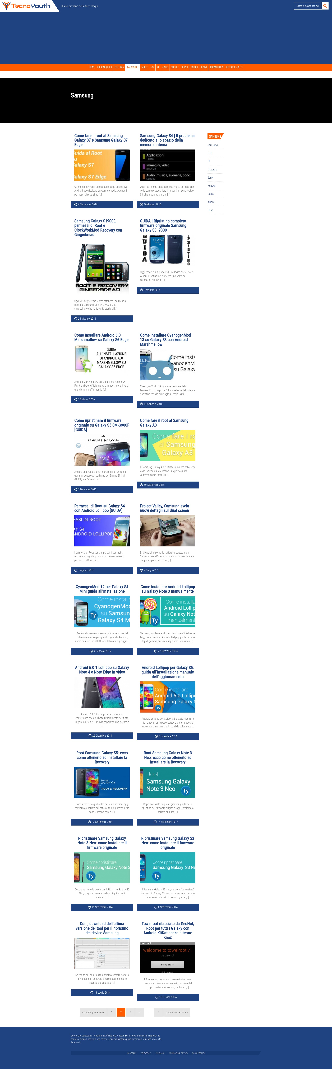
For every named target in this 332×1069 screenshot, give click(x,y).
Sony (210, 177)
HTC (210, 153)
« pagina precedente (93, 1013)
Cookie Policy (198, 1053)
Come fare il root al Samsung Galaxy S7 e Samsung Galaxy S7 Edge (101, 140)
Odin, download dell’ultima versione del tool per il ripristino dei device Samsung (102, 928)
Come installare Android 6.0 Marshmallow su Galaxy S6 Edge (101, 337)
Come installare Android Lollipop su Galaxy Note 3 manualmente (168, 589)
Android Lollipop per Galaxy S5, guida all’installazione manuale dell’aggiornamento (168, 672)
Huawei (211, 186)
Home (26, 6)
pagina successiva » (177, 1013)
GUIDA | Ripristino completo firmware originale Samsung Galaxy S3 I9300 (163, 225)
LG (209, 161)
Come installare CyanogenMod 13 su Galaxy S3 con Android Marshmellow (165, 339)
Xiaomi (211, 202)
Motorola (212, 169)
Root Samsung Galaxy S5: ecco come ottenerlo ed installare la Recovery (102, 757)
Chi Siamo (159, 1053)
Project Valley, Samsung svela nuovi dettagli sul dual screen (164, 508)
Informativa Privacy (178, 1053)
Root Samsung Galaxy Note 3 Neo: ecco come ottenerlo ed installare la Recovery (168, 757)
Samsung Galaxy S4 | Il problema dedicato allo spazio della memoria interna (167, 140)
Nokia (211, 194)
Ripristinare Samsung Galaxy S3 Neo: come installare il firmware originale (167, 842)
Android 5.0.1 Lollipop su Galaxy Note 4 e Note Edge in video (102, 670)
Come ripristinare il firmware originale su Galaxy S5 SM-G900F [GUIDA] (101, 425)
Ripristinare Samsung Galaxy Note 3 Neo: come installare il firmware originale (102, 842)
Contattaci (146, 1053)
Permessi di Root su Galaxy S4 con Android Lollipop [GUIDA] (99, 508)
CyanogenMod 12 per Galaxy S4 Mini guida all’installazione (102, 589)
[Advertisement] (166, 38)
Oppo (210, 210)
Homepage (131, 1053)
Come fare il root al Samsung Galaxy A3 (164, 423)
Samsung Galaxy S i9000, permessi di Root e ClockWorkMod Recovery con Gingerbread (98, 227)
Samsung (213, 145)
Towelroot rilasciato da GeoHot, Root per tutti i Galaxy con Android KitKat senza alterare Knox (168, 930)
